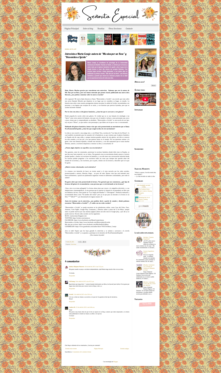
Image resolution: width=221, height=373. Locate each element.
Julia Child (142, 200)
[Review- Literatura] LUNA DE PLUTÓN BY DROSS (149, 283)
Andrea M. (72, 307)
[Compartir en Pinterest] (85, 242)
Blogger (115, 361)
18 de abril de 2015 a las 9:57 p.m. (84, 281)
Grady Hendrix (138, 194)
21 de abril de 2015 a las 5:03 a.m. (82, 294)
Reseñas (100, 28)
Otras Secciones (115, 28)
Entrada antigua (124, 348)
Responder (72, 275)
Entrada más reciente (71, 348)
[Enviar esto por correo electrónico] (79, 242)
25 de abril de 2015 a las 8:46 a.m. (85, 307)
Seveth (71, 294)
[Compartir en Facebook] (84, 242)
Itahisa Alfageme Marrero (76, 266)
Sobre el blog (88, 28)
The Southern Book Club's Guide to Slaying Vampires (145, 191)
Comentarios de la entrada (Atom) (82, 352)
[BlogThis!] (80, 242)
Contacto (129, 28)
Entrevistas (73, 244)
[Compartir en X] (82, 242)
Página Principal (71, 28)
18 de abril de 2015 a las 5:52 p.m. (94, 266)
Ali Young (72, 281)
